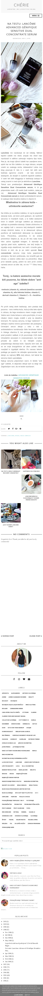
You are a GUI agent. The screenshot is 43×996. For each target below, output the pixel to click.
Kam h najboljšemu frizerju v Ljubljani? (25, 860)
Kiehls (34, 751)
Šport (4, 820)
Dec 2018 (8, 932)
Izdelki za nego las (9, 743)
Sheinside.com (7, 816)
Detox (34, 724)
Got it (27, 995)
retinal (16, 812)
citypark (25, 712)
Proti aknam (6, 808)
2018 (4, 930)
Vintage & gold (16, 873)
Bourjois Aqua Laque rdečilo (12, 705)
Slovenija (34, 816)
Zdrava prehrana (34, 823)
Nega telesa (33, 785)
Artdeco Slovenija (29, 693)
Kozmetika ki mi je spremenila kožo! (14, 758)
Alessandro (15, 693)
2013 (4, 975)
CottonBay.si (24, 720)
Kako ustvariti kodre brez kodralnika (16, 751)
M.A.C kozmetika (28, 766)
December (5, 724)
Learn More (18, 995)
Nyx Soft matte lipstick (23, 793)
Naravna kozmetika (31, 781)
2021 (4, 921)
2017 (4, 964)
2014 (4, 972)
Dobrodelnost (7, 731)
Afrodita (5, 693)
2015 (4, 970)
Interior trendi (34, 739)
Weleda (4, 823)
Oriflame (5, 797)
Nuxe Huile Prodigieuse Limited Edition (16, 789)
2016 (4, 967)
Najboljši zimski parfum (10, 777)
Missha (4, 774)
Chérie (21, 5)
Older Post (34, 636)
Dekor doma (15, 724)
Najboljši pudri (21, 774)
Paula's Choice (24, 797)
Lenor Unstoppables (31, 762)
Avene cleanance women (17, 697)
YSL (11, 823)
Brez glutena (31, 705)
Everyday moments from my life (24, 735)
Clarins (33, 712)
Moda (17, 435)
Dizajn (28, 728)
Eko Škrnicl (6, 735)
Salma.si (32, 812)
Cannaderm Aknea (16, 708)
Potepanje (30, 800)
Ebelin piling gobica (23, 731)
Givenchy (13, 739)
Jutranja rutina (18, 747)
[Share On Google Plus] (16, 428)
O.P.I (36, 793)
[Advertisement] (21, 611)
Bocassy (5, 701)
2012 (4, 978)
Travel (11, 820)
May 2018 (8, 940)
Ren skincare (6, 812)
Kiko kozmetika (7, 754)
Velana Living (33, 820)
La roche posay (7, 762)
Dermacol (26, 724)
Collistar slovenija (9, 720)
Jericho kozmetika (25, 743)
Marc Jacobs (23, 770)
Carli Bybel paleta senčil (11, 712)
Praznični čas (7, 804)
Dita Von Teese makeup (16, 728)
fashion (5, 739)
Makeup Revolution (9, 770)
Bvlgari (5, 708)
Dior (3, 728)
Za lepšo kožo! (20, 823)
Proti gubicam (19, 808)
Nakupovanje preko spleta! (11, 781)
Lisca (18, 766)
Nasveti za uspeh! (8, 785)
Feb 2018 (8, 959)
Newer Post (8, 636)
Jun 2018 (8, 938)
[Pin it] (20, 428)
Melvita (33, 770)
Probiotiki (18, 804)
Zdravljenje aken (8, 827)
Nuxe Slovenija (7, 793)
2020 (5, 924)
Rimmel (23, 812)
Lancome (10, 435)
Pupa (28, 808)
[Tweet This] (9, 428)
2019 (4, 927)
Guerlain (22, 739)
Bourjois (14, 701)
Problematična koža (31, 804)
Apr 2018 (8, 953)
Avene (4, 697)
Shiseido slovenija (21, 816)
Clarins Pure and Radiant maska (13, 716)
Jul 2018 (7, 935)
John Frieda (6, 747)
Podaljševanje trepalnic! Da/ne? (22, 900)
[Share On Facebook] (12, 428)
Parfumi (14, 797)
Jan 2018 (8, 961)
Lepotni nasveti (7, 766)
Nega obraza (25, 435)
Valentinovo (21, 820)
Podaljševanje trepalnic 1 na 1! (13, 800)
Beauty (31, 697)
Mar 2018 (8, 956)
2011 (4, 981)
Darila (33, 720)
